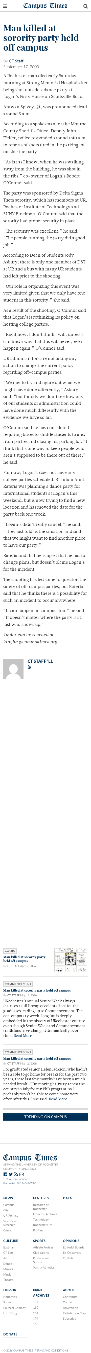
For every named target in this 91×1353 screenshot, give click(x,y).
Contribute (70, 1296)
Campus (8, 1204)
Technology (41, 1219)
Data (67, 1198)
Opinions (71, 1241)
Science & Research (10, 1223)
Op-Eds (68, 1258)
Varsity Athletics (43, 1267)
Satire (7, 1302)
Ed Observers (72, 1252)
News (8, 1198)
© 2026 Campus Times (18, 1350)
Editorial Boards (73, 1247)
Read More (23, 1036)
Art (5, 1258)
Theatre (8, 1279)
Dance (7, 1263)
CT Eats (8, 1252)
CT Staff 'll (40, 661)
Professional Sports (41, 1260)
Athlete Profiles (43, 1247)
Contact (68, 1302)
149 (35, 1302)
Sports (39, 1241)
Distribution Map (74, 1313)
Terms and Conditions (51, 1350)
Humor (9, 1290)
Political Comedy (14, 1307)
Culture (10, 1241)
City (6, 1210)
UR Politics (10, 1215)
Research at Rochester (41, 1206)
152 (35, 1318)
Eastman (9, 1247)
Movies (8, 1269)
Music (7, 1274)
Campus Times (46, 5)
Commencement (18, 984)
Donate (10, 1334)
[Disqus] (45, 748)
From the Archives (45, 1214)
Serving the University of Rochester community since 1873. (30, 1166)
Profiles (38, 1230)
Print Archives (41, 1293)
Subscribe (69, 1318)
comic (10, 950)
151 (35, 1313)
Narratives (10, 1296)
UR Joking (10, 1313)
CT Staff (16, 61)
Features (41, 1198)
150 (35, 1307)
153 (35, 1323)
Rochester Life (42, 1224)
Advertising (70, 1307)
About (69, 1290)
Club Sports (41, 1252)
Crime (7, 1230)
